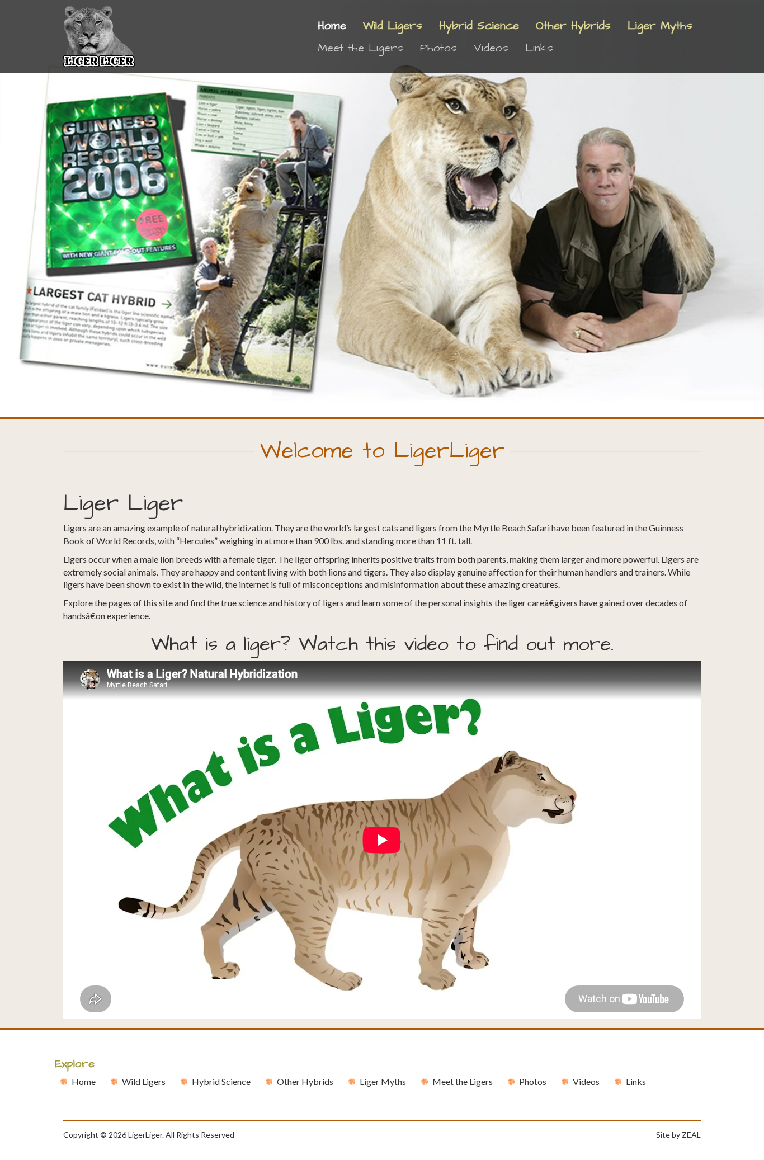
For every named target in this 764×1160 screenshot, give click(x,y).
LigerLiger (145, 1134)
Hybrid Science (479, 26)
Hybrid (221, 1081)
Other (305, 1081)
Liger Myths (660, 26)
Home (336, 25)
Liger (383, 1081)
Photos (438, 48)
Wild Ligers (392, 26)
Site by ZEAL (678, 1134)
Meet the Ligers (360, 48)
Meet (462, 1081)
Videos (491, 48)
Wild (144, 1081)
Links (539, 48)
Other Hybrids (573, 26)
